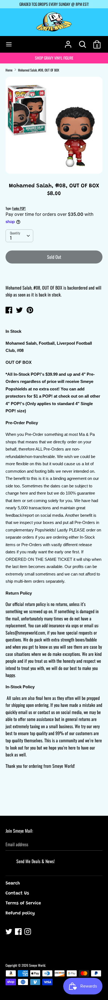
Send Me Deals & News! (35, 861)
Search (13, 883)
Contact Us (17, 893)
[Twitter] (9, 932)
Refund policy (20, 913)
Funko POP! (19, 208)
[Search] (82, 42)
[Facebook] (19, 932)
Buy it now (54, 273)
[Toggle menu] (9, 44)
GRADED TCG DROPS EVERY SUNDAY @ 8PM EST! (54, 4)
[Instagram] (28, 932)
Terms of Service (23, 903)
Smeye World (37, 965)
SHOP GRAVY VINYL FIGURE (54, 58)
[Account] (68, 42)
